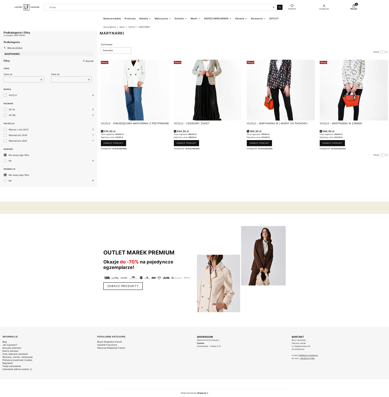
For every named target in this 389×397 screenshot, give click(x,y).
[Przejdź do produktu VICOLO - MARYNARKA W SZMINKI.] (354, 90)
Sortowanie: (107, 44)
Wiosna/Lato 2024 (18, 135)
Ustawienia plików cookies (16, 369)
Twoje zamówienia (11, 366)
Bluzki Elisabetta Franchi (109, 341)
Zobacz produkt (113, 143)
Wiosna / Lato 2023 (18, 129)
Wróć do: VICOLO (14, 48)
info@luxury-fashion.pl (308, 355)
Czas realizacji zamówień (15, 354)
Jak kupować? (9, 345)
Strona (376, 52)
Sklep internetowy (193, 393)
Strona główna (109, 27)
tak (10, 180)
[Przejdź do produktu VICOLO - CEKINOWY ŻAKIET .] (208, 90)
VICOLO (131, 27)
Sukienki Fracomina (107, 345)
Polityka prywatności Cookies (17, 360)
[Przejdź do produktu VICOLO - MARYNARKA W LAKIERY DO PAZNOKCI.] (281, 90)
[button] (279, 7)
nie (10, 160)
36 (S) (12, 109)
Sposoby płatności (11, 348)
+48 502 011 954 (307, 358)
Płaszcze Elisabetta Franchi (111, 348)
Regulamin (7, 363)
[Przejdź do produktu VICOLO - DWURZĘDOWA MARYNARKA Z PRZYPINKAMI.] (135, 90)
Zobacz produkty (123, 286)
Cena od (8, 74)
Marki (122, 27)
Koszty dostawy (10, 351)
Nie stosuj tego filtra (19, 155)
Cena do (55, 74)
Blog (4, 341)
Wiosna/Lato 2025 (18, 140)
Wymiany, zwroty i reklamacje (17, 357)
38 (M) (12, 115)
